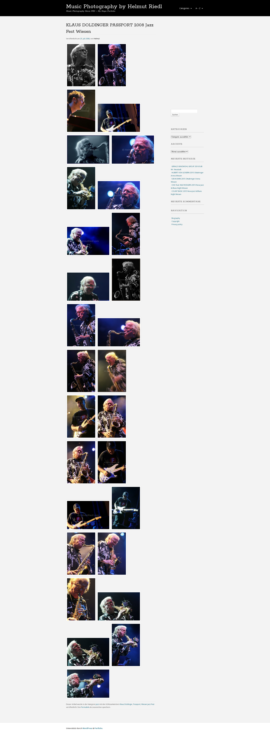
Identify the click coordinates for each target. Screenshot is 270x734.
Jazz (97, 704)
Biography (176, 218)
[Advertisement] (187, 65)
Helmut (97, 38)
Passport (136, 704)
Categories (183, 8)
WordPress (87, 728)
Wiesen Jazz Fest (147, 704)
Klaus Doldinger (126, 704)
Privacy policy (177, 224)
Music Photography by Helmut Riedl (114, 6)
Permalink (85, 707)
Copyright (175, 221)
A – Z (197, 8)
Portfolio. (98, 728)
